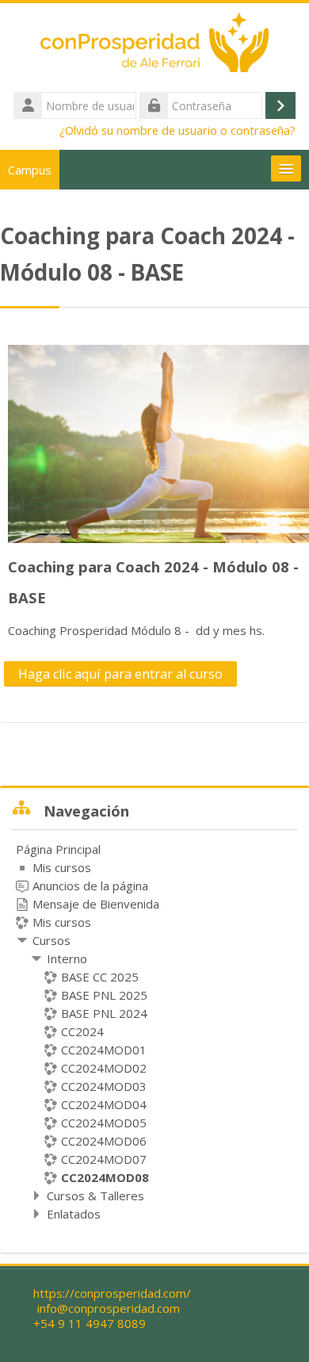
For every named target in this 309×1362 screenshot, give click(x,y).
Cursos (51, 940)
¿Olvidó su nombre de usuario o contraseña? (177, 130)
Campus (30, 170)
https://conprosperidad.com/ (112, 1293)
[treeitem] (154, 1031)
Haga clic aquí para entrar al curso (120, 674)
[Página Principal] (154, 45)
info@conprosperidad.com (108, 1308)
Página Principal (58, 849)
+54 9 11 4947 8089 (89, 1323)
